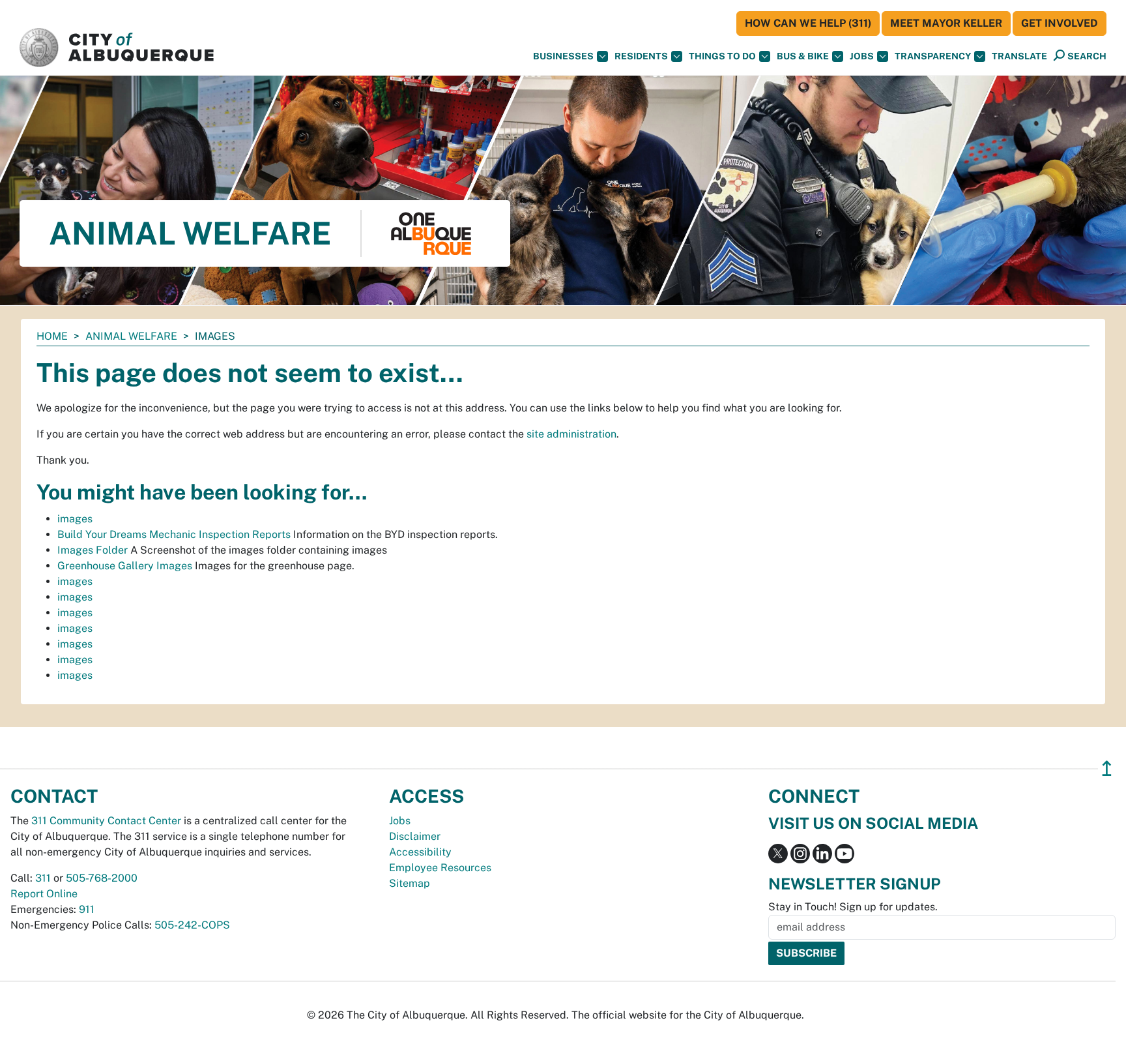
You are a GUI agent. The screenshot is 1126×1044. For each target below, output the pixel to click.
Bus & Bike (803, 56)
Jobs (862, 56)
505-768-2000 (101, 878)
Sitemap (409, 883)
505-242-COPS (192, 925)
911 (86, 909)
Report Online (44, 893)
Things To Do (722, 56)
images (75, 519)
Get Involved (1059, 23)
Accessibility (420, 852)
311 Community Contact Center (106, 820)
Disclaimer (414, 836)
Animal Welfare (131, 336)
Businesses (563, 56)
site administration (571, 434)
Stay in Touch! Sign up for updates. (853, 907)
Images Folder (92, 550)
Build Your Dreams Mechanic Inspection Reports (174, 534)
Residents (641, 56)
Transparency (933, 56)
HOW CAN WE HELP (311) (808, 23)
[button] (1019, 56)
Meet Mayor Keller (946, 23)
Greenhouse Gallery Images (124, 565)
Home (52, 336)
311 (43, 878)
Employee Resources (440, 867)
